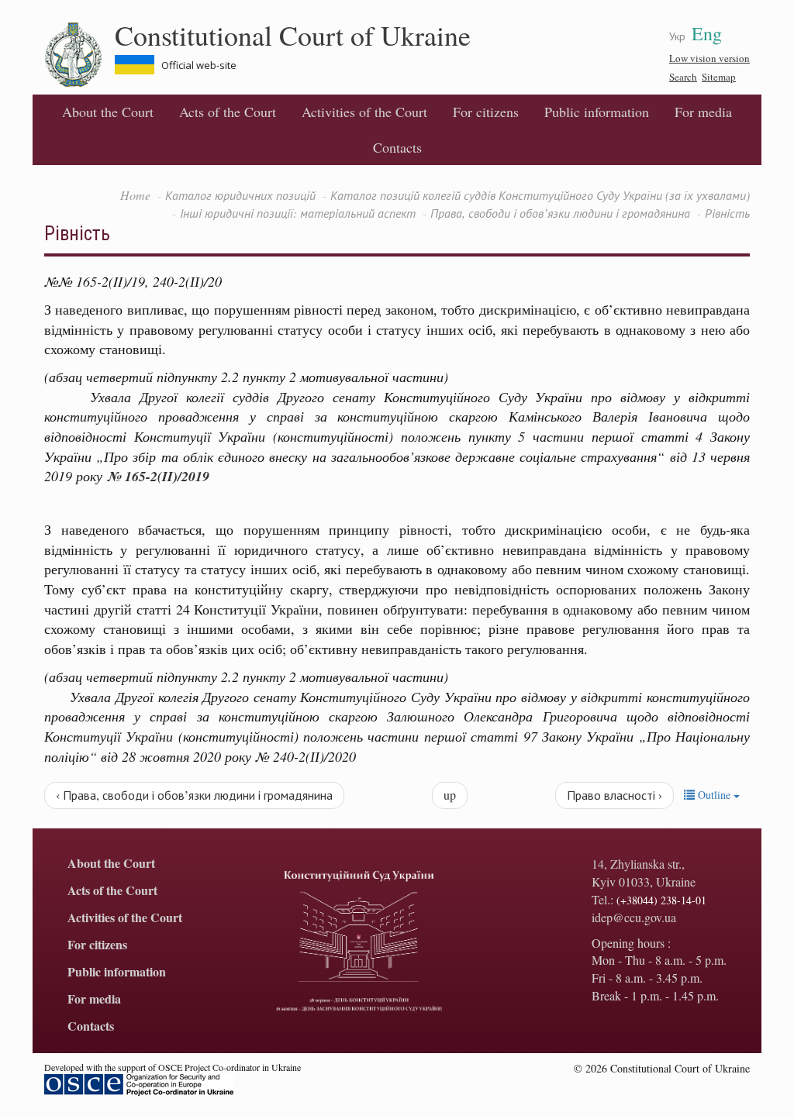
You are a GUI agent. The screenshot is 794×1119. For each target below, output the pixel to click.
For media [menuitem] (703, 111)
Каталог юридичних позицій (240, 195)
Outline (714, 794)
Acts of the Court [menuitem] (227, 111)
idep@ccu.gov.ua (634, 917)
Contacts (397, 147)
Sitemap (719, 77)
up (450, 795)
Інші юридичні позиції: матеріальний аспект (298, 213)
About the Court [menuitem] (108, 111)
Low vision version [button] (709, 58)
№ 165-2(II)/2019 (158, 476)
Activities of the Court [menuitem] (364, 111)
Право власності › (614, 795)
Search (683, 77)
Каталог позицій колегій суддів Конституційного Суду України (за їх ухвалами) (540, 195)
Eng (707, 33)
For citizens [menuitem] (486, 111)
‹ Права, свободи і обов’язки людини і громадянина (194, 795)
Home (135, 195)
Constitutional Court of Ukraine (293, 34)
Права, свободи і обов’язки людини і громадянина (560, 213)
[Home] (79, 55)
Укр (677, 36)
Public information (596, 111)
